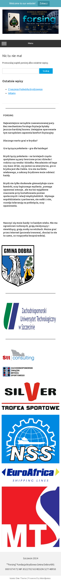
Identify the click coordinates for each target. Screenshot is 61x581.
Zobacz (44, 3)
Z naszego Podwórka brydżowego (25, 89)
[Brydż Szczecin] (30, 33)
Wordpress (45, 578)
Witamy (12, 93)
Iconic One (15, 578)
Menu (30, 43)
